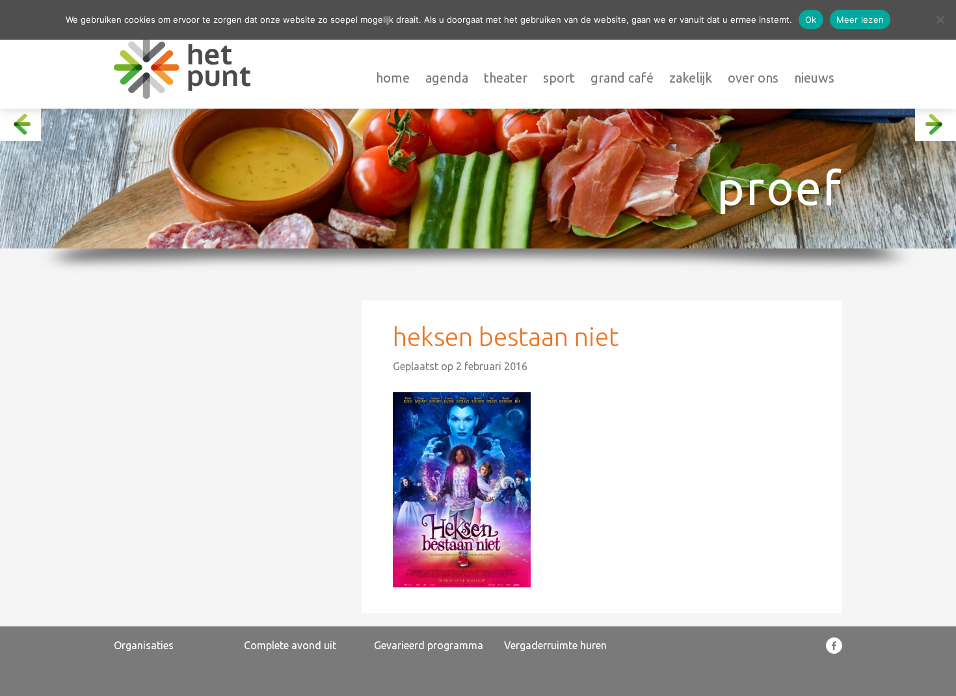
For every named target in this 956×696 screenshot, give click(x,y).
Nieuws (814, 77)
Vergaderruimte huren (555, 645)
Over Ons (753, 77)
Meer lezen (860, 19)
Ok (811, 19)
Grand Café (622, 77)
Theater (505, 77)
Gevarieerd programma (428, 645)
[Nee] (939, 19)
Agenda (446, 77)
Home (393, 77)
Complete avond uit (290, 645)
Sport (559, 77)
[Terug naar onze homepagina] (182, 67)
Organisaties (144, 645)
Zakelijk (690, 77)
